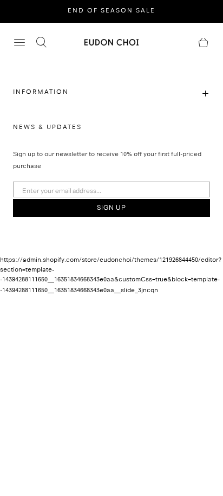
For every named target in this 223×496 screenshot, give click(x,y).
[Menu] (19, 42)
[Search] (41, 42)
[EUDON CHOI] (111, 42)
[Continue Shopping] (203, 42)
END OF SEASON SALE (111, 11)
